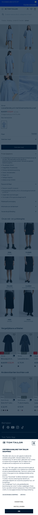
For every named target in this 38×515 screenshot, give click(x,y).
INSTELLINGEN (19, 506)
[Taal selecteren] (34, 443)
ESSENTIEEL (19, 502)
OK (19, 511)
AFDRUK (22, 494)
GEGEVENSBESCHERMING (10, 494)
